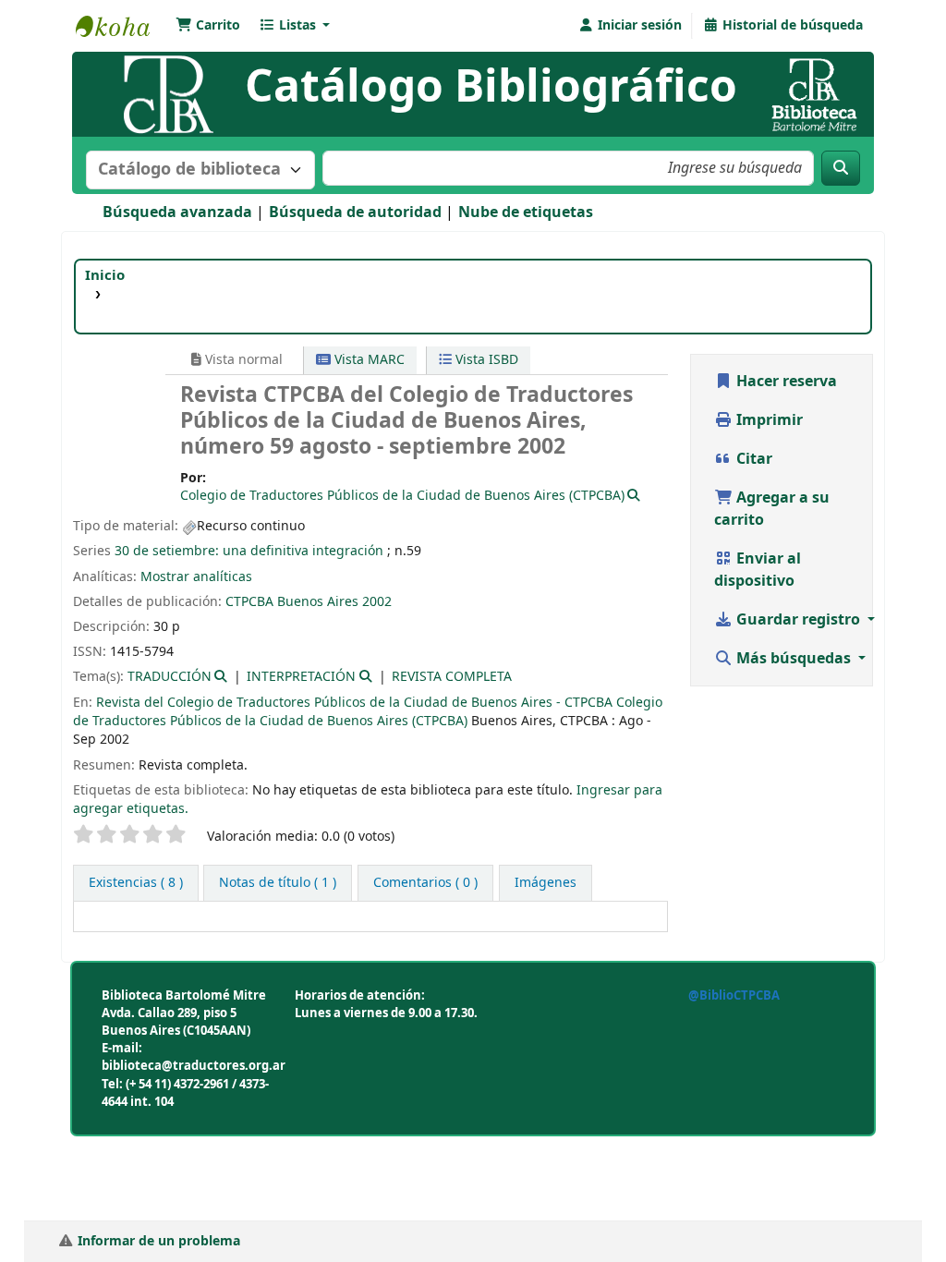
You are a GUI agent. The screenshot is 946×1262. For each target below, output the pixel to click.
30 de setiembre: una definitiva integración (249, 551)
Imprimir (768, 420)
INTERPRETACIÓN (301, 676)
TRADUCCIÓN (169, 676)
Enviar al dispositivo (757, 570)
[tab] (277, 883)
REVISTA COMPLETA (452, 676)
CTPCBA (249, 602)
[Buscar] (840, 168)
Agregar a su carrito (772, 509)
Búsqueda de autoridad (355, 212)
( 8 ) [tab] (136, 882)
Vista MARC (368, 360)
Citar (752, 459)
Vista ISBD (485, 360)
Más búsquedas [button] (794, 659)
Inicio (105, 275)
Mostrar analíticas (196, 577)
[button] (208, 25)
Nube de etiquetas (525, 212)
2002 (377, 602)
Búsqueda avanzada (177, 212)
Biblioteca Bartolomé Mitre (122, 25)
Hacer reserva (785, 381)
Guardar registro (798, 620)
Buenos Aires (317, 602)
